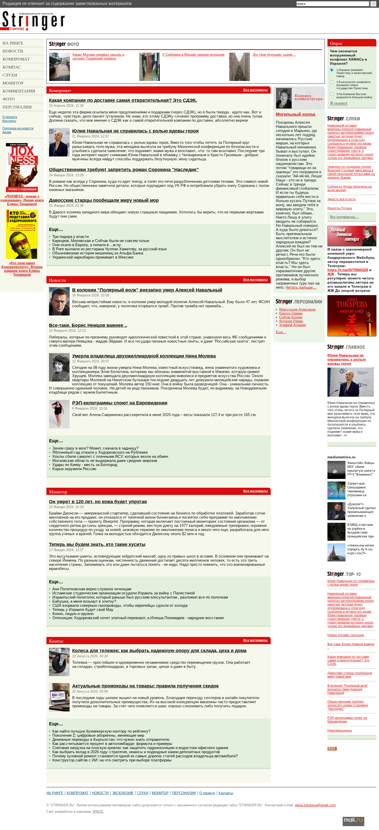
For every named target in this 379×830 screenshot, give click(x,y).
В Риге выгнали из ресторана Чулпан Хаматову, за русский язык (109, 249)
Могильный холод (295, 114)
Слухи (142, 793)
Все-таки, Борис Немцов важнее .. (88, 325)
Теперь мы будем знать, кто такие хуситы (97, 544)
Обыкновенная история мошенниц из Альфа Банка (97, 253)
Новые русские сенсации (345, 635)
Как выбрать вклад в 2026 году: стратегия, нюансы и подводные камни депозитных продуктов (136, 752)
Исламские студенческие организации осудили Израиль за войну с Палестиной (123, 593)
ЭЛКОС (98, 812)
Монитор (160, 793)
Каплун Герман (291, 313)
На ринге (54, 793)
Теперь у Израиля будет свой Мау (82, 610)
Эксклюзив (122, 793)
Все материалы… (344, 217)
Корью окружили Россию (74, 469)
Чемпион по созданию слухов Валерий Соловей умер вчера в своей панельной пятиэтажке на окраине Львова (351, 172)
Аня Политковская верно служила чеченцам (91, 589)
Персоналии (184, 793)
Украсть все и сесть (341, 199)
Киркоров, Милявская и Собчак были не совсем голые (100, 241)
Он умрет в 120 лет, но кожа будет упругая (98, 501)
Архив (6, 132)
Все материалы (255, 90)
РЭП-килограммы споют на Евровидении (119, 402)
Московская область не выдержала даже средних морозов (104, 461)
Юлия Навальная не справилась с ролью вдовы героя (135, 131)
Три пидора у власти (70, 237)
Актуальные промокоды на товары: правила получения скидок (145, 685)
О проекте (9, 117)
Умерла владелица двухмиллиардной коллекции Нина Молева (144, 356)
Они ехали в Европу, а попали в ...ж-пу (86, 245)
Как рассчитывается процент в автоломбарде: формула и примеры (112, 744)
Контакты (9, 120)
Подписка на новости (18, 128)
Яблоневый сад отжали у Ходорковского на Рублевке (100, 452)
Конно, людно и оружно (73, 614)
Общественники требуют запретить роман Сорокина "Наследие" (124, 169)
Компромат (77, 793)
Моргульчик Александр (297, 309)
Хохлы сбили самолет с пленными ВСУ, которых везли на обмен (110, 456)
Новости (100, 793)
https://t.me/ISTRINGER (347, 270)
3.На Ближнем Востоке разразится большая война (354, 96)
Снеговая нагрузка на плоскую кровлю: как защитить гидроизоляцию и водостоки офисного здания (140, 748)
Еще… (281, 332)
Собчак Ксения (290, 317)
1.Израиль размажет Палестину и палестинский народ (354, 73)
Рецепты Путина (339, 208)
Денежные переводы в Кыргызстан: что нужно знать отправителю (110, 739)
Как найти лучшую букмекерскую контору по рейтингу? (101, 731)
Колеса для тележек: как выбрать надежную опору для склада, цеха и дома (159, 650)
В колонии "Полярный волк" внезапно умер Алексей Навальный (147, 290)
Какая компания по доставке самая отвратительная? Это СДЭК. (123, 100)
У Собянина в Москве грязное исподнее (193, 54)
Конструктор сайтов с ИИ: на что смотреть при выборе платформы (112, 760)
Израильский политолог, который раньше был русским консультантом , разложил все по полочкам (140, 597)
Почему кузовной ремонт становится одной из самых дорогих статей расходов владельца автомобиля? (145, 756)
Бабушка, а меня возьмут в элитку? (84, 601)
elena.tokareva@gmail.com (315, 805)
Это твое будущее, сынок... (273, 54)
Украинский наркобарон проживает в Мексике (93, 257)
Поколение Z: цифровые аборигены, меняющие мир (98, 735)
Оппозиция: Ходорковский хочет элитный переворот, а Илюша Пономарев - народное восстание (138, 618)
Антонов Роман (291, 321)
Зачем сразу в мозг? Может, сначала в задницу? (95, 448)
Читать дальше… (301, 287)
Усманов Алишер (292, 325)
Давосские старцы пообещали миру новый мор (104, 200)
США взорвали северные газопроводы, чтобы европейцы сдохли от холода (119, 605)
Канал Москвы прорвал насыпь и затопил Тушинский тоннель (98, 56)
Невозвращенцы (339, 730)
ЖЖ (330, 274)
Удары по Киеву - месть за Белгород (84, 465)
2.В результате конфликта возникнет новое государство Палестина (353, 85)
